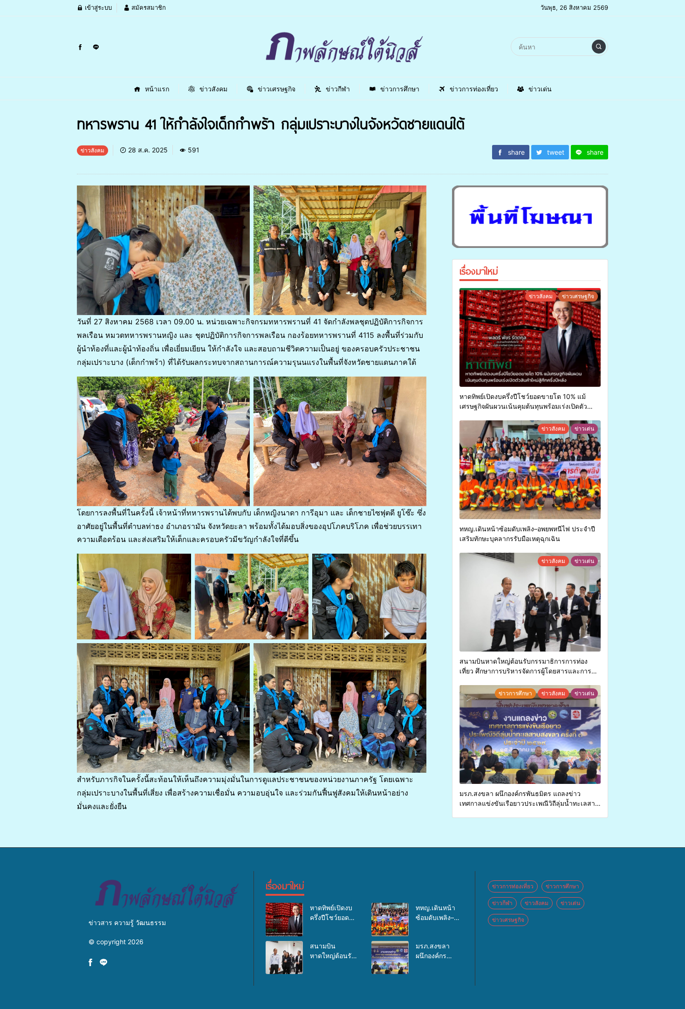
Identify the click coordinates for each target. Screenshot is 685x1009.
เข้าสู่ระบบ (97, 7)
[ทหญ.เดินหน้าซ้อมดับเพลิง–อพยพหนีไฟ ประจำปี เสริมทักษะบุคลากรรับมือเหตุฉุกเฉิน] (530, 469)
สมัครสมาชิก (148, 7)
